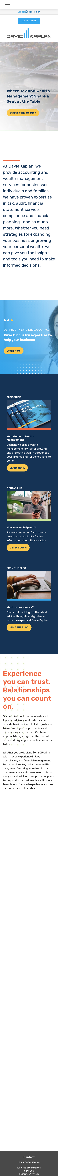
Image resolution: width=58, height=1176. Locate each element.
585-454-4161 (32, 1162)
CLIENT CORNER (29, 20)
